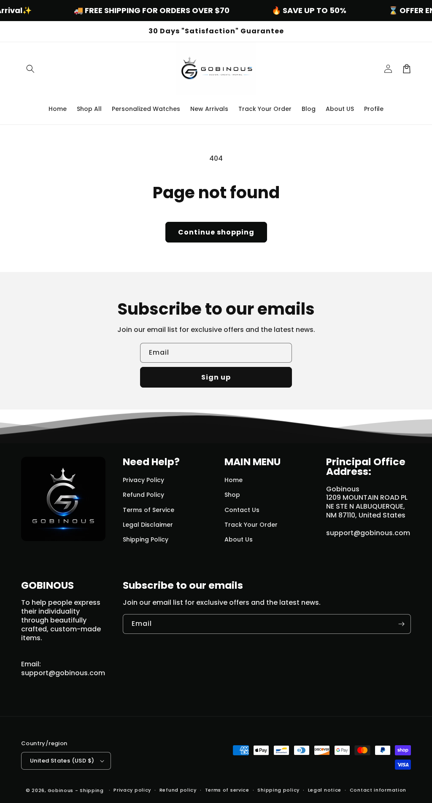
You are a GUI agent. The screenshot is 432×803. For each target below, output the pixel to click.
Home (233, 480)
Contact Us (241, 510)
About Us (238, 539)
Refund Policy (143, 494)
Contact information (378, 790)
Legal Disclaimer (148, 524)
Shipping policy (278, 790)
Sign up (216, 377)
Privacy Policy (143, 480)
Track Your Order (251, 524)
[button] (30, 68)
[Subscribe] (401, 624)
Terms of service (227, 790)
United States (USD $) (62, 761)
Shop (232, 494)
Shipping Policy (145, 539)
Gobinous (61, 790)
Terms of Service (148, 510)
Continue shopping (216, 232)
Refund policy (178, 790)
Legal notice (324, 790)
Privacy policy (132, 790)
